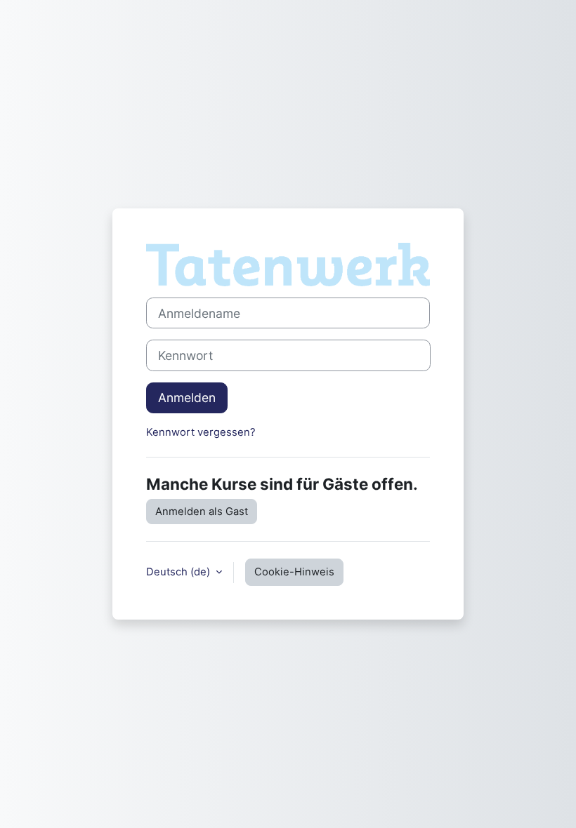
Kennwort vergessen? (201, 432)
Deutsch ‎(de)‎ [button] (179, 572)
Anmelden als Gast (201, 511)
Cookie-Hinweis (294, 572)
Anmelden (187, 397)
